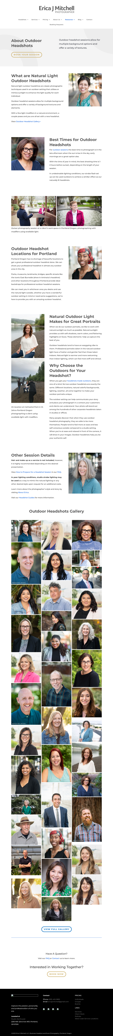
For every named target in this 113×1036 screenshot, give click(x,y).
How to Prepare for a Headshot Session (33, 472)
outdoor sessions (60, 150)
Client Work (79, 1014)
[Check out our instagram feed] (58, 1010)
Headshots (22, 19)
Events (77, 1004)
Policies (78, 1016)
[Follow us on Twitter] (49, 1010)
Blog (79, 19)
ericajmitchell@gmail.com (58, 1002)
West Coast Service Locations (86, 1019)
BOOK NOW (56, 974)
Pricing (45, 19)
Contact (89, 19)
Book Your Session (27, 54)
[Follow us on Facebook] (45, 1010)
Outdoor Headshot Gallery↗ (28, 121)
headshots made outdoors (79, 381)
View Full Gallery (56, 929)
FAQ (59, 472)
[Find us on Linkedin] (54, 1010)
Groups (78, 1002)
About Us (56, 19)
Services (34, 19)
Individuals (79, 999)
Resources (69, 19)
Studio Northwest (18, 1019)
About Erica (23, 492)
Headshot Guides (26, 498)
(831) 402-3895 (54, 999)
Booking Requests (56, 24)
